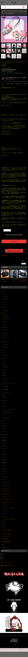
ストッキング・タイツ (7, 392)
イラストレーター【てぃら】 (9, 507)
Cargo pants (5, 347)
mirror (4, 378)
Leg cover (5, 380)
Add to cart (14, 241)
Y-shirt (4, 304)
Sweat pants (5, 316)
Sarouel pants (6, 318)
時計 (4, 375)
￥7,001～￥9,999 (5, 493)
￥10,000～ (4, 496)
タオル (4, 406)
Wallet (4, 372)
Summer (4, 468)
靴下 (4, 395)
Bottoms (4, 313)
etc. (4, 414)
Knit (4, 307)
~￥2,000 (4, 479)
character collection (6, 533)
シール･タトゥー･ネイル (8, 411)
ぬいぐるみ (5, 366)
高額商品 (4, 462)
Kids (3, 420)
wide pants (5, 332)
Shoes (4, 358)
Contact (4, 559)
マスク (4, 403)
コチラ (10, 79)
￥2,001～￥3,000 (6, 482)
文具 (4, 400)
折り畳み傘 (5, 389)
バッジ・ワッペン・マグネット (9, 409)
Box (3, 457)
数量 (2, 229)
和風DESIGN (4, 440)
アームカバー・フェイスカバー (9, 383)
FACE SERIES (5, 434)
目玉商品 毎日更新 (6, 541)
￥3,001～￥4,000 (5, 485)
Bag (4, 361)
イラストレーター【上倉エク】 (9, 519)
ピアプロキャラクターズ (8, 502)
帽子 (4, 364)
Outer (3, 349)
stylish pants (6, 330)
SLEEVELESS (6, 310)
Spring (3, 465)
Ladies (3, 522)
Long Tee (5, 296)
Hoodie (4, 301)
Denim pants (6, 344)
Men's (3, 527)
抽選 (3, 544)
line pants (5, 335)
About (4, 554)
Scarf (4, 369)
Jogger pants (6, 341)
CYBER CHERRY (5, 547)
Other (4, 338)
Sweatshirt (5, 299)
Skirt (4, 324)
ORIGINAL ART (6, 536)
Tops (3, 290)
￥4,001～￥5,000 (5, 488)
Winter (3, 474)
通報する (23, 263)
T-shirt (4, 293)
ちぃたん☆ (5, 505)
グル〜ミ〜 (5, 513)
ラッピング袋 (6, 417)
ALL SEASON (4, 476)
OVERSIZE (4, 437)
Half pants (5, 321)
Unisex (3, 524)
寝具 (4, 397)
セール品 (4, 454)
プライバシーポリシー (7, 562)
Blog (3, 557)
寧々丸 (4, 516)
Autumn (4, 471)
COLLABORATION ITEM (6, 499)
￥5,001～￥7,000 (5, 491)
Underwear (5, 386)
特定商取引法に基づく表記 (8, 565)
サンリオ (5, 510)
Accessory (5, 355)
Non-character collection (7, 530)
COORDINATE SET (5, 539)
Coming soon (4, 459)
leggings (5, 327)
